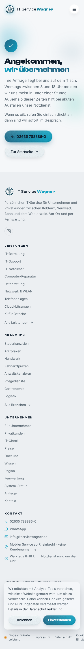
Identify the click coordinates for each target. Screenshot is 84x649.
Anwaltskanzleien (17, 373)
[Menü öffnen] (74, 9)
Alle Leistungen (16, 322)
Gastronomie (14, 389)
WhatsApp (18, 529)
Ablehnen (24, 620)
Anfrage (10, 493)
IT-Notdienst (14, 269)
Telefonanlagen (16, 299)
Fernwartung (14, 478)
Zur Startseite (22, 151)
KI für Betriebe (15, 314)
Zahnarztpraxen (16, 366)
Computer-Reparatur (20, 276)
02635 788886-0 (31, 136)
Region (9, 471)
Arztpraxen (12, 351)
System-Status (15, 486)
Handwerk (12, 358)
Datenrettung (14, 284)
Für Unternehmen (18, 426)
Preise (9, 448)
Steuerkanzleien (16, 343)
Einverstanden (59, 620)
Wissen (10, 463)
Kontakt (10, 501)
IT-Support (12, 261)
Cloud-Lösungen (17, 306)
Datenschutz (63, 637)
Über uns (11, 456)
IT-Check (11, 441)
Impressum (42, 637)
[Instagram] (8, 231)
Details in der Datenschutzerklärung (35, 609)
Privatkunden (14, 433)
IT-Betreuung (14, 254)
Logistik (10, 396)
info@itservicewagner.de (28, 537)
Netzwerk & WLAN (18, 291)
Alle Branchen (15, 405)
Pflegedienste (14, 381)
